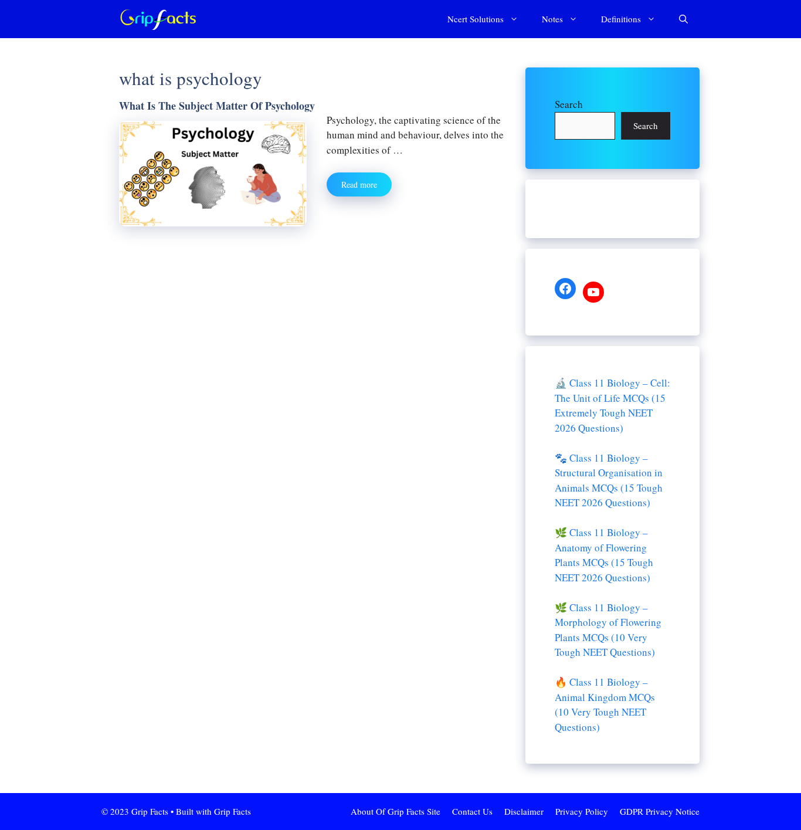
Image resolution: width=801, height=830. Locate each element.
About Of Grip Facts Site (395, 811)
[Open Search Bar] (683, 19)
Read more (359, 184)
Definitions (621, 19)
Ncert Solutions (475, 19)
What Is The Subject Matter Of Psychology (217, 105)
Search (569, 104)
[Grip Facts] (158, 19)
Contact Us (472, 811)
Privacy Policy (581, 811)
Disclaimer (524, 811)
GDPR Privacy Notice (660, 811)
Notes (552, 19)
